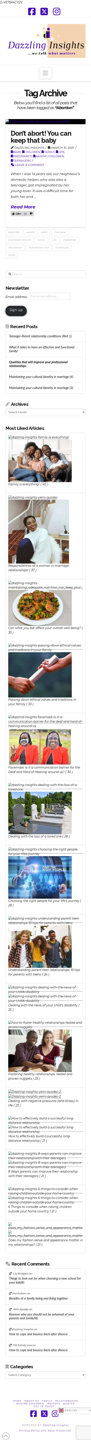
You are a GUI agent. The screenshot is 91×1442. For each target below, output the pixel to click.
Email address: (17, 297)
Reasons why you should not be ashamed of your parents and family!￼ (41, 1316)
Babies (30, 232)
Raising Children (49, 156)
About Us (31, 1400)
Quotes (69, 1403)
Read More (23, 206)
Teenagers (22, 160)
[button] (45, 73)
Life (61, 152)
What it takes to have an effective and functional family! (41, 349)
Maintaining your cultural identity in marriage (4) (41, 377)
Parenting (69, 240)
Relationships (66, 1400)
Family (49, 152)
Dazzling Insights (56, 1425)
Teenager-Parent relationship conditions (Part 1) (40, 336)
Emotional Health (19, 240)
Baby (17, 152)
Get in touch (44, 1406)
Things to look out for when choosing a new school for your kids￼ (45, 1280)
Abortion (14, 232)
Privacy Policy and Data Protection (45, 1430)
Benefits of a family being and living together (38, 1298)
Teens (11, 255)
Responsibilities (39, 247)
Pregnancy (22, 156)
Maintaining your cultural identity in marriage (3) (41, 388)
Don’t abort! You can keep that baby (41, 136)
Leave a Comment (29, 165)
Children (32, 152)
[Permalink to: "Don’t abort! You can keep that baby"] (45, 121)
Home (17, 1400)
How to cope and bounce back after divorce (38, 1334)
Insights (53, 1403)
